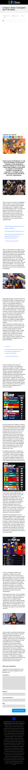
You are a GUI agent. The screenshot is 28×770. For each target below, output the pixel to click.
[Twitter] (7, 137)
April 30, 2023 (15, 241)
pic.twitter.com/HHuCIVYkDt (10, 353)
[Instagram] (18, 137)
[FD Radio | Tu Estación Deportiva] (14, 2)
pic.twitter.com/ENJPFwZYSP (11, 238)
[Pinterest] (13, 137)
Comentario (5, 675)
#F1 (12, 236)
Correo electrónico (7, 697)
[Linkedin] (10, 137)
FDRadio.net (14, 16)
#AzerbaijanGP (8, 236)
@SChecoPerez (16, 236)
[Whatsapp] (15, 137)
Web (3, 703)
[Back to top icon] (14, 718)
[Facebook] (4, 137)
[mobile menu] (26, 2)
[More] (21, 137)
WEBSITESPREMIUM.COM (17, 721)
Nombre (5, 691)
